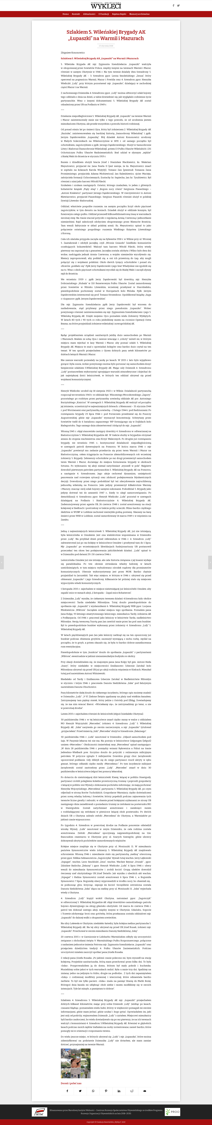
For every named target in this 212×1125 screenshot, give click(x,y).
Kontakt (76, 14)
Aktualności (89, 14)
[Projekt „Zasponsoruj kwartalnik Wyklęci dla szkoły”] (2, 562)
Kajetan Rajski (119, 14)
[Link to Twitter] (178, 5)
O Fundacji (104, 14)
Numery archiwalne (139, 14)
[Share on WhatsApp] (93, 1091)
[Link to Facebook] (173, 5)
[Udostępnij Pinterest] (106, 1091)
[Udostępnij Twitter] (80, 1091)
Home (66, 14)
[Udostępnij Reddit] (132, 1091)
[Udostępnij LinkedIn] (119, 1091)
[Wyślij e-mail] (144, 1091)
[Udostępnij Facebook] (67, 1091)
